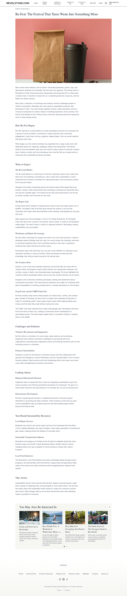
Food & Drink (31, 574)
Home (21, 574)
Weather (86, 574)
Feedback (63, 565)
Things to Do (61, 574)
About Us (104, 574)
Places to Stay (74, 574)
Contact (95, 574)
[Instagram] (60, 579)
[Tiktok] (67, 579)
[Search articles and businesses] (106, 3)
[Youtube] (63, 579)
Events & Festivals (46, 574)
